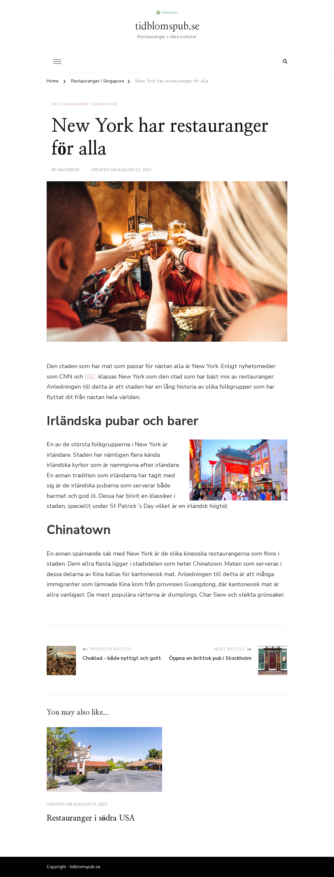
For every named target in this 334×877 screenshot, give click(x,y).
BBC (91, 376)
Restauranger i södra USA (91, 818)
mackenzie (68, 169)
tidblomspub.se (167, 26)
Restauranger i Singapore (85, 104)
